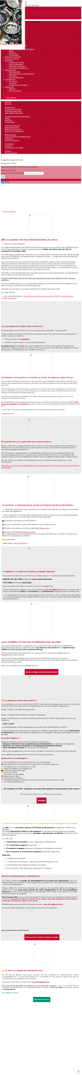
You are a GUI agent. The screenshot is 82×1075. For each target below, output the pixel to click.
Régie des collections (17, 66)
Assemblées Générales (14, 113)
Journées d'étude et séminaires (17, 116)
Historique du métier (13, 109)
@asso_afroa (45, 528)
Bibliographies (14, 72)
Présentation (10, 107)
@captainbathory (21, 543)
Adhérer (12, 89)
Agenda (8, 104)
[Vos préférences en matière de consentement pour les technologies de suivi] (78, 1071)
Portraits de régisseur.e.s (18, 68)
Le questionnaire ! (7, 413)
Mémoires (13, 76)
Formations (13, 81)
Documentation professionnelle (21, 74)
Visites (11, 51)
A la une (8, 102)
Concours (12, 83)
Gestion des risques (16, 62)
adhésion (25, 339)
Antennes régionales (13, 111)
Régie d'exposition (16, 64)
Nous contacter (15, 91)
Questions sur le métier (18, 85)
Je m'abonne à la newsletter (12, 173)
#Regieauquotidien (28, 532)
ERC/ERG (12, 53)
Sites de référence (16, 77)
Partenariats (14, 55)
